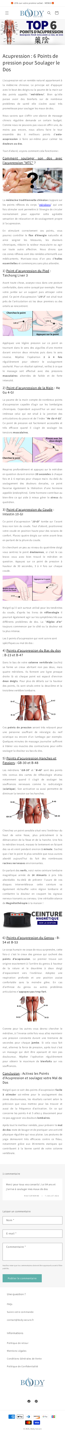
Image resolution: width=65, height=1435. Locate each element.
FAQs (9, 1304)
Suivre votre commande (20, 1311)
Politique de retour (17, 1343)
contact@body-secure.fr (20, 1319)
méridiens (45, 204)
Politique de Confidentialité (22, 1366)
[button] (7, 13)
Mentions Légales (17, 1350)
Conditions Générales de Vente (24, 1358)
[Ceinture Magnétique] (32, 930)
